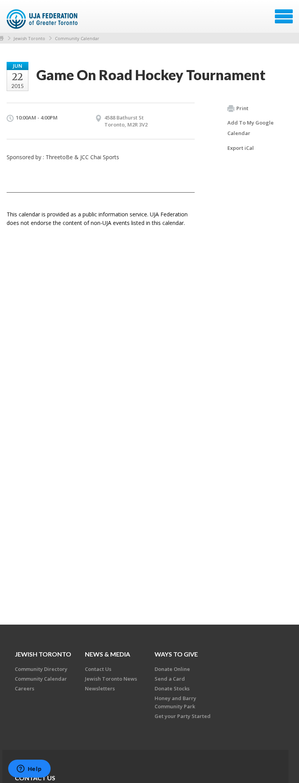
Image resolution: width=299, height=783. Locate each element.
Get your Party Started (183, 716)
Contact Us (98, 668)
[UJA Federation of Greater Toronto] (43, 19)
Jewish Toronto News (111, 678)
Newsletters (100, 688)
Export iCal (240, 147)
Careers (24, 688)
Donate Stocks (172, 688)
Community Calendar (77, 38)
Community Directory (41, 668)
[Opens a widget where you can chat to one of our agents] (29, 769)
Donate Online (172, 668)
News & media (107, 654)
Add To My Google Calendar (250, 128)
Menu (284, 16)
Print (242, 108)
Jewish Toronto (29, 38)
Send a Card (170, 678)
